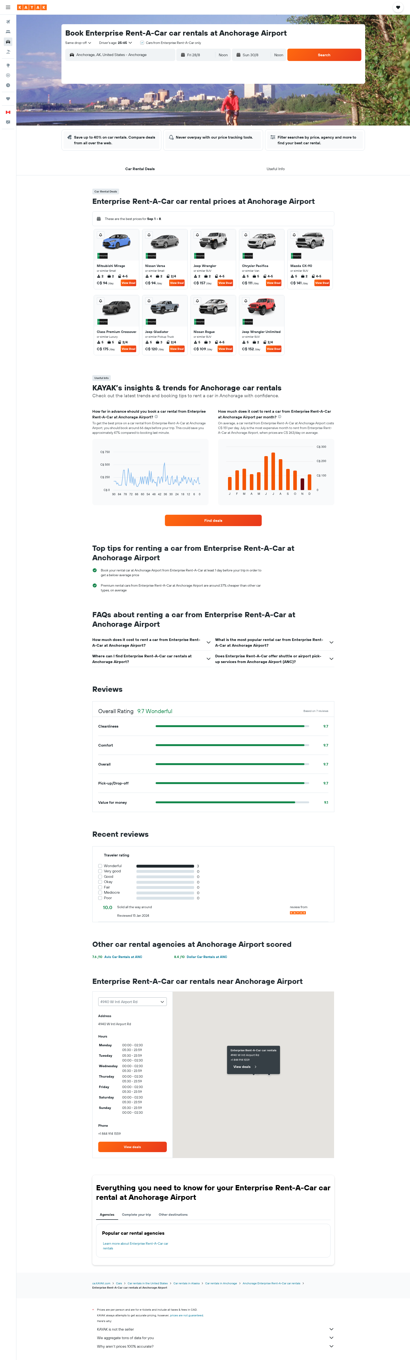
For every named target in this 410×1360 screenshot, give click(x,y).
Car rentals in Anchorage (221, 1283)
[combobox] (78, 42)
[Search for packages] (8, 51)
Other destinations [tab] (173, 1214)
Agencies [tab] (107, 1214)
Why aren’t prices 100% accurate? (125, 1346)
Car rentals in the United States (148, 1283)
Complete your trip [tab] (136, 1214)
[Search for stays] (8, 32)
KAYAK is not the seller (115, 1329)
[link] (213, 520)
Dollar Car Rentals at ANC (200, 957)
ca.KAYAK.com (101, 1283)
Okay (108, 881)
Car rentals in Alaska (186, 1283)
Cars (119, 1283)
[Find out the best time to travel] (8, 85)
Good (108, 876)
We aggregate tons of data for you (125, 1337)
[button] (8, 7)
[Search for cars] (8, 42)
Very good (112, 871)
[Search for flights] (8, 22)
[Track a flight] (8, 75)
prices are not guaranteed (186, 1315)
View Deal (128, 283)
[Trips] (8, 98)
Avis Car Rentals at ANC (117, 957)
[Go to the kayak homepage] (32, 7)
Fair (107, 887)
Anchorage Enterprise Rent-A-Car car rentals (271, 1283)
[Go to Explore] (8, 65)
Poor (108, 898)
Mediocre (112, 892)
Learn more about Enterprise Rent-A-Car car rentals (135, 1245)
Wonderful (113, 866)
